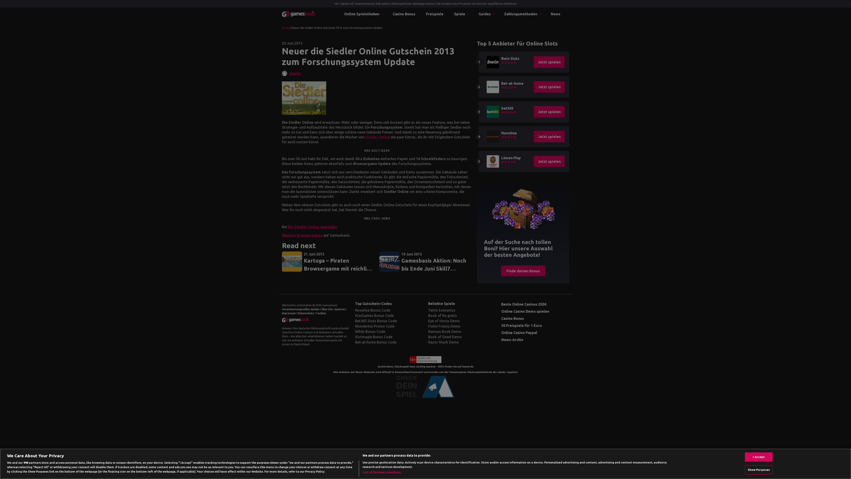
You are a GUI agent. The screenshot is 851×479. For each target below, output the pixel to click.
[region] (425, 464)
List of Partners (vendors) (382, 472)
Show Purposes (759, 469)
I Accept (759, 456)
